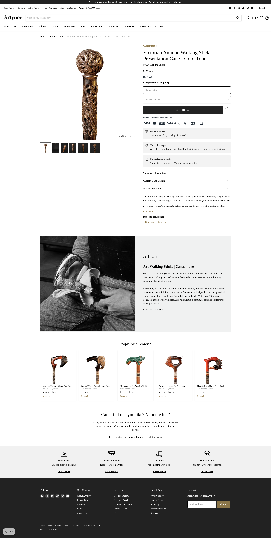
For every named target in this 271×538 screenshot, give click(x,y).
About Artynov (10, 8)
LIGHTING (28, 26)
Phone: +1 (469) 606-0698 (89, 8)
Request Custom (121, 496)
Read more (222, 206)
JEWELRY (129, 26)
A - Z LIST (160, 26)
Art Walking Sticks (155, 64)
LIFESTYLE (97, 26)
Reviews (21, 8)
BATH (55, 26)
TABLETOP (70, 26)
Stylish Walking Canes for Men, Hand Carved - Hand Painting (95, 387)
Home (43, 36)
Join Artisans (82, 500)
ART (83, 26)
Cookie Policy (157, 500)
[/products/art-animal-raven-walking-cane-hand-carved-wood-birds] (58, 368)
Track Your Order (50, 8)
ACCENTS (113, 26)
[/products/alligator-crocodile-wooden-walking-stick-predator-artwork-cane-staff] (135, 368)
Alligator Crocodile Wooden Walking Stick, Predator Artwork (134, 387)
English (262, 8)
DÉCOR (43, 26)
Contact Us (71, 8)
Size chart (148, 211)
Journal (80, 508)
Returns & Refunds (159, 508)
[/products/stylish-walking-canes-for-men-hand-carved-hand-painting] (96, 368)
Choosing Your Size (123, 504)
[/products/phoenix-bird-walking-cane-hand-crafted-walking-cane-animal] (213, 368)
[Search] (237, 18)
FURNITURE (10, 26)
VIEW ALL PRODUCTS (155, 309)
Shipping (155, 504)
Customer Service (122, 500)
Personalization (120, 508)
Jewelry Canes (56, 36)
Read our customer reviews (158, 222)
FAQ (62, 8)
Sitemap (154, 513)
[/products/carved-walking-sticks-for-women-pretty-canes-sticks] (174, 368)
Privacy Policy (157, 496)
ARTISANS (145, 26)
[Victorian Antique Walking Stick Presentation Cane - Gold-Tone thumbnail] (45, 148)
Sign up (224, 504)
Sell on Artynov (34, 8)
